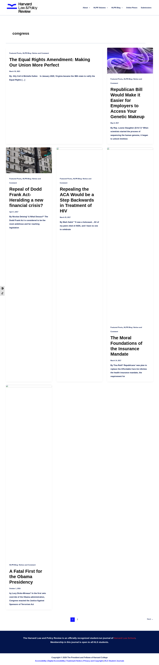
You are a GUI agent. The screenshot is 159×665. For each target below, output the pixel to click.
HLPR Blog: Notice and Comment (36, 53)
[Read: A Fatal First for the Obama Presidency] (29, 472)
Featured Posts (15, 53)
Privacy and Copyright (93, 661)
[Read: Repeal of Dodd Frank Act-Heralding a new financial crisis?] (29, 160)
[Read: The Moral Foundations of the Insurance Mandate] (130, 234)
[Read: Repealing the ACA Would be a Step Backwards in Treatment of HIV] (80, 160)
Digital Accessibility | (57, 661)
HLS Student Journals (114, 661)
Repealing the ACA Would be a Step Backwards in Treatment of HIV (77, 200)
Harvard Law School (124, 638)
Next (150, 619)
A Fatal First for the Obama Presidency (25, 577)
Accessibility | (41, 661)
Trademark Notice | (74, 661)
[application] (89, 7)
